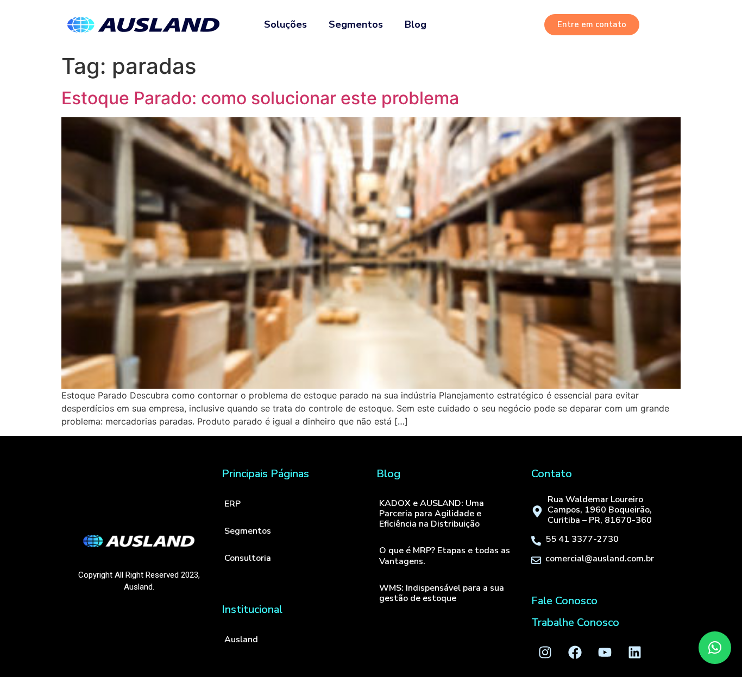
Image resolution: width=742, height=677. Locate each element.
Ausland (241, 640)
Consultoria (247, 558)
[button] (715, 647)
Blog (415, 24)
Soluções (285, 24)
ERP (232, 504)
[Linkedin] (634, 652)
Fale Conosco (564, 600)
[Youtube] (604, 652)
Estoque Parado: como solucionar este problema (260, 98)
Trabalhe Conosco (575, 622)
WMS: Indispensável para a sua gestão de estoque (441, 593)
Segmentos (356, 24)
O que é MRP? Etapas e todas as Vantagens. (444, 556)
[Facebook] (574, 652)
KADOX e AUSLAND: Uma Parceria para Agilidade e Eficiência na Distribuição (431, 513)
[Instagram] (544, 652)
